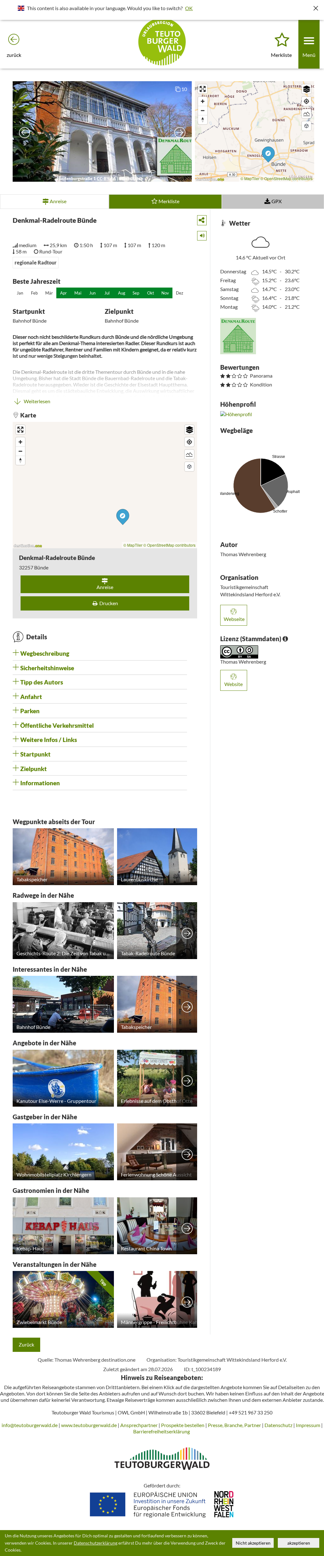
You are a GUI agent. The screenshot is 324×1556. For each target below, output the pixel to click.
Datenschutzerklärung (95, 1543)
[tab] (100, 653)
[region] (254, 131)
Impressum (308, 1425)
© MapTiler (249, 178)
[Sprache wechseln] (21, 8)
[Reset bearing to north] (202, 119)
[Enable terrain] (306, 113)
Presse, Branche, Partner (234, 1425)
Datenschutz (278, 1425)
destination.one (118, 1360)
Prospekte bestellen (182, 1425)
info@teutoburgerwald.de (30, 1425)
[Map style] (306, 89)
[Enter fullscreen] (202, 89)
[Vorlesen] (199, 234)
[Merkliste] (282, 40)
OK (189, 8)
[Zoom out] (202, 110)
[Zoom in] (202, 101)
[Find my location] (306, 101)
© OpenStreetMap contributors (286, 178)
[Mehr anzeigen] (187, 930)
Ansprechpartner (139, 1425)
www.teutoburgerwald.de (89, 1425)
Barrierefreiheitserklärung (162, 1431)
